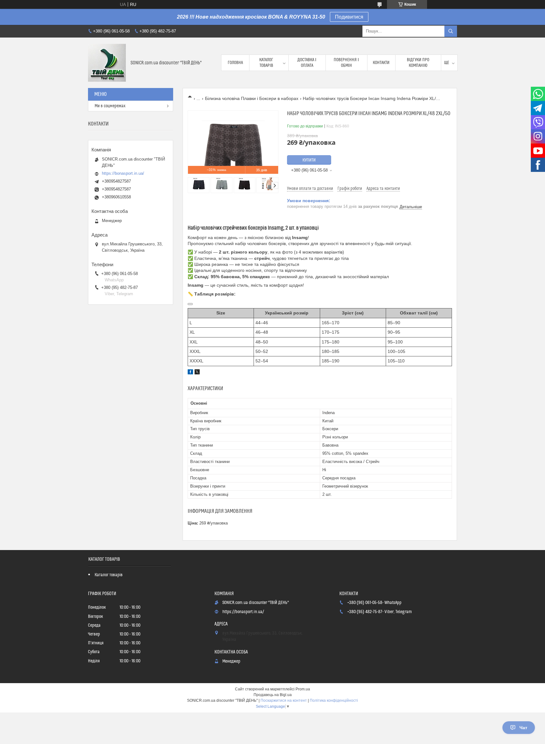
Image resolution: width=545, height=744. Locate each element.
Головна (235, 62)
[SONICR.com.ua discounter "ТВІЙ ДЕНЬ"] (107, 63)
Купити (309, 160)
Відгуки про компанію (418, 62)
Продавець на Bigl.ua (273, 695)
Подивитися (349, 17)
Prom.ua (303, 689)
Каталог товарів (266, 62)
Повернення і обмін (346, 62)
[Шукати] (450, 31)
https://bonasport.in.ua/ (123, 173)
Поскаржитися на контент (284, 700)
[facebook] (190, 372)
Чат (523, 727)
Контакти (381, 62)
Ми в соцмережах (110, 105)
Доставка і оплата (306, 62)
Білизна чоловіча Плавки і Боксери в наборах (251, 98)
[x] (197, 372)
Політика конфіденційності (334, 700)
